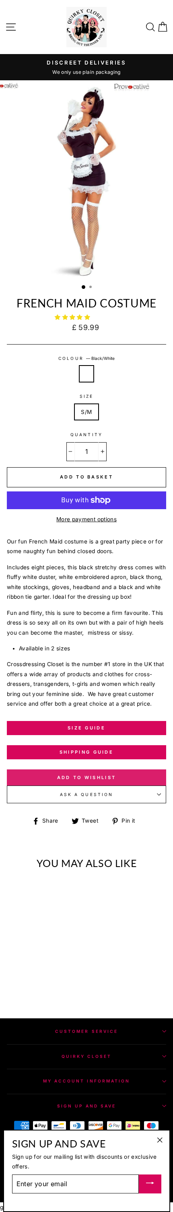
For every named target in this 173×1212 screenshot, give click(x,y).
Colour (86, 358)
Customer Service (86, 1031)
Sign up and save (86, 1105)
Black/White (86, 373)
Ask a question (86, 794)
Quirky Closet (87, 1056)
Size (86, 396)
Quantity (86, 434)
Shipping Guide (86, 752)
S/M (86, 412)
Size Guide (86, 728)
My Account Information (86, 1080)
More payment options (86, 519)
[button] (73, 317)
